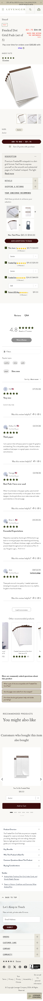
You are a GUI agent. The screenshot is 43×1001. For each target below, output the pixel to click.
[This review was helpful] (33, 414)
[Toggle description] (35, 156)
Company (6, 948)
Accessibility (27, 979)
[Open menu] (3, 9)
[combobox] (30, 9)
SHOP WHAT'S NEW (22, 5)
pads (22, 363)
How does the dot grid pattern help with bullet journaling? (19, 698)
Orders (6, 937)
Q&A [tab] (26, 315)
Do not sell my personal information (37, 979)
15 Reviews (5, 60)
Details (8, 181)
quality (6, 363)
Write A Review (21, 340)
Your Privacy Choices (18, 979)
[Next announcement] (41, 2)
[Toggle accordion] (37, 937)
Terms (4, 979)
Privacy (11, 979)
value (15, 363)
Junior (19, 130)
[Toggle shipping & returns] (35, 186)
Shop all (5, 19)
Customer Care (9, 943)
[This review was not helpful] (38, 414)
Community (7, 954)
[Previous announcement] (2, 2)
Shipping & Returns (14, 186)
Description (10, 156)
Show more (16, 371)
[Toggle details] (35, 181)
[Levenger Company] (16, 9)
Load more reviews (22, 610)
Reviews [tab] (17, 315)
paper (6, 371)
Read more (9, 173)
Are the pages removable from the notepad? (18, 691)
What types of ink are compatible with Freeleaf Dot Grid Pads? (20, 684)
